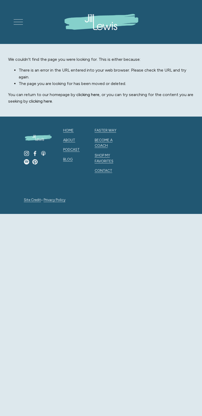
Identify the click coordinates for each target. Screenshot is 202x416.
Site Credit (32, 200)
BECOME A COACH (104, 143)
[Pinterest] (35, 161)
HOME (68, 130)
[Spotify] (26, 161)
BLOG (68, 159)
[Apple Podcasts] (43, 153)
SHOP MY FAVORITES (104, 158)
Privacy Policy (54, 200)
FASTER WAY (105, 130)
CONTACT (103, 170)
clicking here (87, 94)
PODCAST (71, 149)
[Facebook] (35, 153)
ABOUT (69, 140)
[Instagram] (26, 153)
